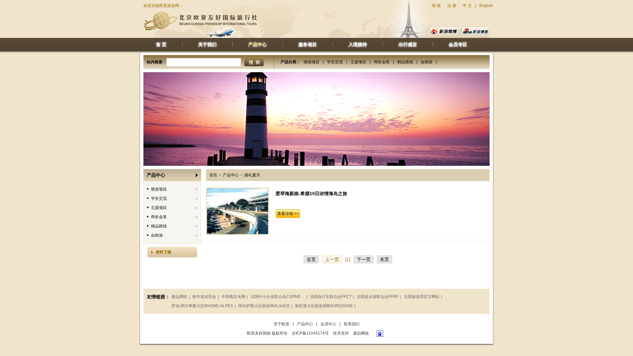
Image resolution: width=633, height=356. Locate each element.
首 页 (161, 44)
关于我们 (207, 44)
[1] (347, 259)
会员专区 (458, 44)
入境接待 (357, 44)
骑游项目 (311, 62)
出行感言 (408, 44)
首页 (213, 175)
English (486, 5)
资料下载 (163, 252)
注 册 (451, 5)
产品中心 (257, 44)
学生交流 (335, 62)
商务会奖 (382, 62)
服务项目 (307, 44)
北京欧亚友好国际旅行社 (200, 21)
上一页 (332, 259)
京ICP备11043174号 (310, 333)
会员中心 (328, 324)
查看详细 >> (288, 213)
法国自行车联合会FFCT (330, 296)
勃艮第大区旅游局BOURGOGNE (324, 306)
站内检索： (156, 62)
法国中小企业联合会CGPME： (278, 296)
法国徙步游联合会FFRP (378, 296)
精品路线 (405, 62)
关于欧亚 (281, 324)
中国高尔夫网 (233, 296)
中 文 (467, 5)
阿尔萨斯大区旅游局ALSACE (264, 306)
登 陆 (436, 5)
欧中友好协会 (204, 296)
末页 (384, 259)
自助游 (427, 62)
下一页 (364, 259)
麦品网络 (179, 296)
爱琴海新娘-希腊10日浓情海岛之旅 (311, 193)
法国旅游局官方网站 (421, 296)
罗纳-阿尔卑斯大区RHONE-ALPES (202, 306)
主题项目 (358, 62)
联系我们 (352, 324)
